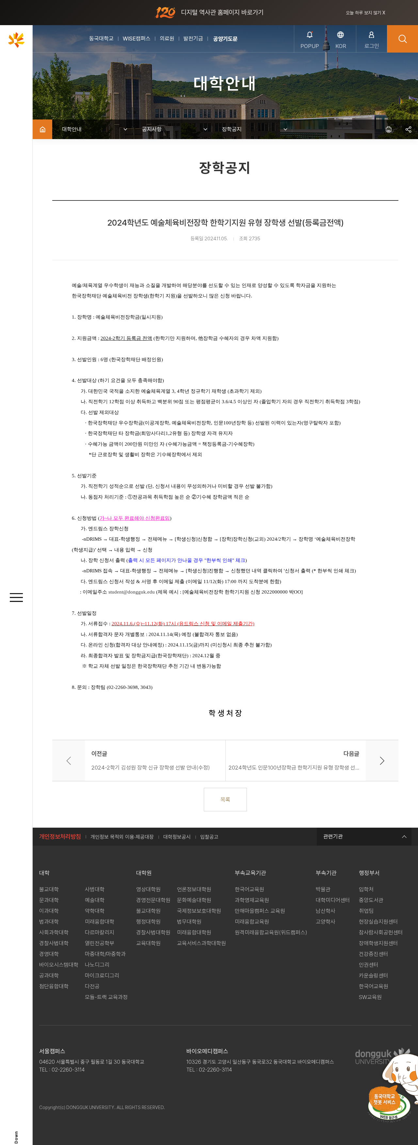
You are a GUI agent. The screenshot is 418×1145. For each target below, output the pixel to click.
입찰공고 (209, 837)
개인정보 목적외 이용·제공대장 (122, 837)
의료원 (167, 38)
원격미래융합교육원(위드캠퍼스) (271, 932)
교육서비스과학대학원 (201, 943)
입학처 (366, 889)
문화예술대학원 (194, 900)
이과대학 (49, 911)
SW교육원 (370, 997)
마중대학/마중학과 (105, 954)
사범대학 (94, 889)
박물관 (323, 889)
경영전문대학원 (153, 900)
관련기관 (333, 836)
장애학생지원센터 (378, 943)
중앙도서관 (371, 900)
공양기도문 (225, 39)
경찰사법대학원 (153, 932)
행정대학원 (148, 921)
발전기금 (193, 38)
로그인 (371, 46)
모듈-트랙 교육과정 (106, 997)
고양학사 (325, 921)
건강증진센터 (373, 954)
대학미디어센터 (333, 900)
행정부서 (369, 872)
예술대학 (94, 900)
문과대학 (49, 900)
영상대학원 (148, 889)
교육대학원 (148, 943)
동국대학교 (101, 38)
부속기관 (326, 872)
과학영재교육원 (252, 900)
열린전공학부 (99, 943)
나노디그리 (97, 965)
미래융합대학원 (194, 932)
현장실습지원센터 (378, 921)
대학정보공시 (177, 837)
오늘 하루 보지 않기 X (365, 12)
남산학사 (325, 911)
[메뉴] (16, 597)
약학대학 (94, 911)
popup (309, 46)
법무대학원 (189, 921)
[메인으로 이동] (16, 40)
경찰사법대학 (54, 943)
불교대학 (49, 889)
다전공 (92, 986)
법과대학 (49, 921)
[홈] (42, 129)
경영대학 (49, 954)
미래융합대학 (99, 921)
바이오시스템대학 (58, 965)
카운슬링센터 (373, 975)
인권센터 (368, 965)
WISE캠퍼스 (137, 38)
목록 (225, 799)
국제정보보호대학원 (199, 911)
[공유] (408, 129)
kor (340, 46)
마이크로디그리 (102, 975)
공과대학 (49, 975)
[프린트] (388, 129)
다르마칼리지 (99, 932)
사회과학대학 (54, 932)
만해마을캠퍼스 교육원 (260, 911)
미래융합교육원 (252, 921)
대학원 (144, 872)
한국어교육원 (249, 889)
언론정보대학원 (194, 889)
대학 (44, 872)
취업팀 (366, 911)
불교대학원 (148, 911)
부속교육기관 (250, 872)
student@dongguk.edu (131, 592)
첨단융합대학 (54, 986)
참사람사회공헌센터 (381, 932)
